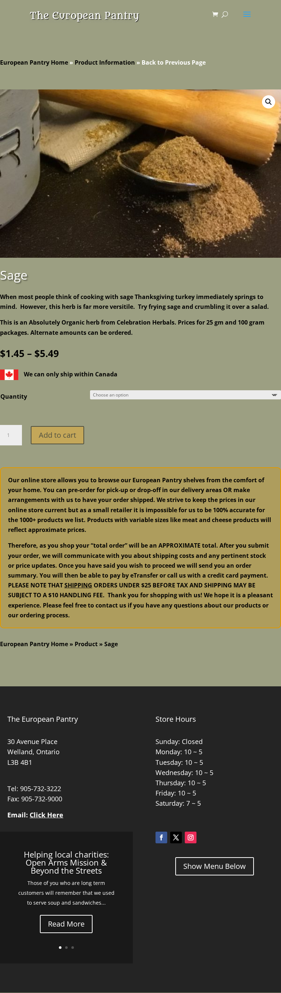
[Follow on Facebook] (161, 837)
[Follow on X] (176, 837)
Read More (66, 924)
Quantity (13, 396)
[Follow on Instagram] (190, 837)
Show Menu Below (214, 866)
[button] (268, 101)
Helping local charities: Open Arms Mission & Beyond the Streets (66, 862)
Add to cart (57, 435)
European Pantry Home (34, 62)
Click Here (46, 814)
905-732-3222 (40, 788)
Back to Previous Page (174, 62)
